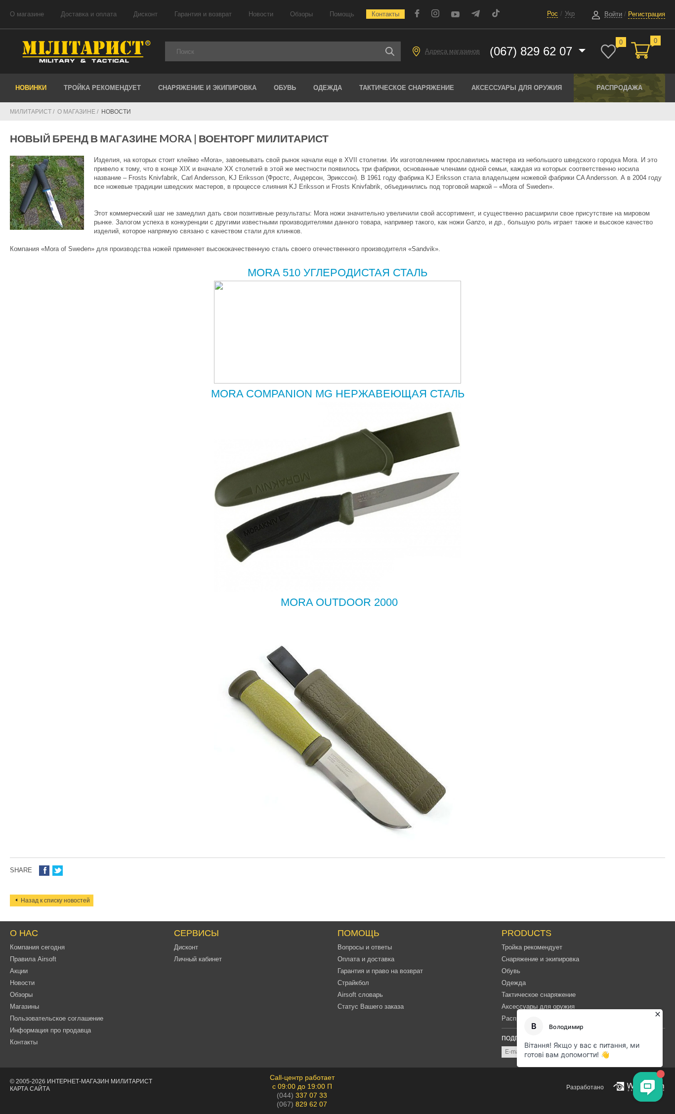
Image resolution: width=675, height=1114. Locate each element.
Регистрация (646, 14)
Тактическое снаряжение (406, 87)
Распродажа (619, 87)
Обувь (285, 87)
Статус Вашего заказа (371, 1006)
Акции (19, 971)
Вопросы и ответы (365, 947)
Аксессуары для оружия (516, 87)
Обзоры (301, 14)
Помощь (342, 14)
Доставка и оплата (89, 14)
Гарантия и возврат (203, 14)
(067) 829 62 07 (533, 51)
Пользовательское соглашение (56, 1018)
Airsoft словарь (360, 994)
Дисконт (145, 14)
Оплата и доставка (366, 959)
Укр (570, 13)
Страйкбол (353, 982)
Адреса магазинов (452, 51)
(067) (302, 1104)
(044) (302, 1095)
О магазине (27, 14)
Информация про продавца (50, 1030)
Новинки (30, 87)
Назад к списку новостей (55, 900)
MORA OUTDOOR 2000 (338, 602)
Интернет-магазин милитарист (99, 1081)
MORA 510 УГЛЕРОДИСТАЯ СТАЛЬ (337, 272)
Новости (261, 14)
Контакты (385, 14)
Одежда (327, 87)
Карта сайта (30, 1088)
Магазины (24, 1006)
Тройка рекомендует (102, 87)
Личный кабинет (198, 959)
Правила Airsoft (33, 959)
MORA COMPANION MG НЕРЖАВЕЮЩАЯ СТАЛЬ (337, 393)
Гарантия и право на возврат (380, 971)
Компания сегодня (37, 947)
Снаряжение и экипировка (207, 87)
